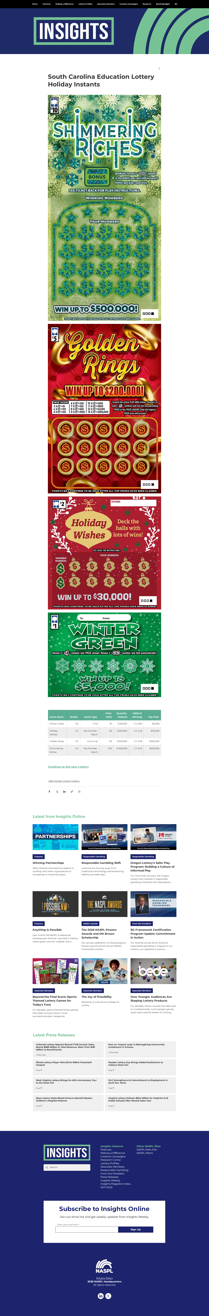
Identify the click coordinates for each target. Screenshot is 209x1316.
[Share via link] (71, 791)
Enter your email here (67, 1224)
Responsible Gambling (94, 856)
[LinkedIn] (101, 1296)
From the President (141, 923)
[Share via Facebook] (49, 791)
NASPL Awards (90, 923)
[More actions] (159, 68)
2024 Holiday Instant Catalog (64, 781)
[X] (108, 1296)
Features (38, 856)
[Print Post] (79, 791)
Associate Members (43, 991)
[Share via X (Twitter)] (56, 791)
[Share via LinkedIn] (64, 791)
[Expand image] (104, 208)
